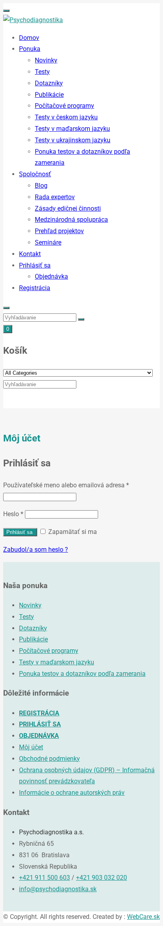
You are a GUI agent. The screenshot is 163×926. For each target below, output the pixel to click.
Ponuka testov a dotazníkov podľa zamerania (82, 673)
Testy (42, 71)
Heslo (13, 514)
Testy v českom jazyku (66, 117)
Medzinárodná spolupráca (71, 219)
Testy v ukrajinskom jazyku (72, 140)
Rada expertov (55, 197)
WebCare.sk (143, 916)
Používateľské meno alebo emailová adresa (66, 485)
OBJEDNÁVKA (39, 735)
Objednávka (51, 276)
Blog (41, 185)
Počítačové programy (64, 105)
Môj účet (31, 747)
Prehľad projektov (59, 231)
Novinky (46, 60)
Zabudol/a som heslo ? (35, 549)
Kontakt (30, 254)
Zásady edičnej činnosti (68, 208)
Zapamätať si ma (72, 532)
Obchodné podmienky (49, 758)
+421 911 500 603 (44, 877)
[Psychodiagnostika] (33, 20)
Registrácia (34, 288)
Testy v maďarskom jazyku (72, 128)
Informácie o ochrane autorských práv (72, 792)
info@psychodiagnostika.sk (58, 889)
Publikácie (49, 94)
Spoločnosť (35, 174)
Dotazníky (49, 83)
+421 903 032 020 (101, 877)
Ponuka (29, 49)
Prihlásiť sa (35, 265)
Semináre (48, 242)
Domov (29, 37)
